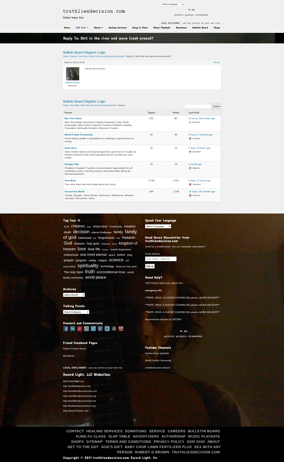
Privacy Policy (169, 441)
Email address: (153, 253)
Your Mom (83, 56)
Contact (75, 431)
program (81, 260)
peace (112, 255)
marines (105, 250)
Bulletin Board (200, 27)
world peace (95, 277)
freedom (128, 238)
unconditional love (111, 272)
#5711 (217, 62)
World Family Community (79, 134)
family (118, 232)
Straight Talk (72, 164)
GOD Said (81, 27)
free (118, 238)
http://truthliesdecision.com (77, 386)
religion (102, 260)
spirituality (88, 265)
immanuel (105, 244)
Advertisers (146, 436)
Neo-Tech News (73, 118)
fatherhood (84, 237)
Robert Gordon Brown (74, 348)
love (82, 248)
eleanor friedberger (102, 232)
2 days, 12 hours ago (200, 180)
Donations (181, 27)
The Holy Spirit (73, 272)
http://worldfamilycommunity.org (79, 396)
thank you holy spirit (126, 266)
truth (90, 271)
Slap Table (119, 436)
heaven (79, 243)
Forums (73, 56)
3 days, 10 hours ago (200, 148)
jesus (114, 244)
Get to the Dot (83, 447)
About (97, 27)
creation (130, 226)
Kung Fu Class (140, 27)
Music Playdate (162, 27)
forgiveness (106, 237)
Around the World (74, 191)
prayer (69, 260)
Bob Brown (68, 356)
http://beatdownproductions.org (79, 405)
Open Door (71, 148)
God (68, 243)
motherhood (71, 254)
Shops (217, 27)
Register (90, 52)
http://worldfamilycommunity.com (80, 391)
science (116, 260)
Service (157, 431)
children (78, 226)
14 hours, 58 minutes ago (202, 118)
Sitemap (94, 441)
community (115, 226)
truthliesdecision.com (196, 452)
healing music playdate (157, 353)
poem (121, 254)
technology (107, 266)
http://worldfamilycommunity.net (79, 401)
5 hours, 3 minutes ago (201, 134)
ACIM (66, 226)
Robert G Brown (152, 452)
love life (94, 249)
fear (94, 238)
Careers (177, 431)
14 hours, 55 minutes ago (202, 191)
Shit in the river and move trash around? (107, 56)
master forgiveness (120, 249)
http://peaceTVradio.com (76, 410)
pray (129, 254)
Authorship (174, 436)
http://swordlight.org (73, 381)
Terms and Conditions (128, 441)
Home (67, 27)
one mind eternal (93, 254)
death (67, 232)
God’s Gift (112, 447)
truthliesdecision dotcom (157, 367)
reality (92, 260)
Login (101, 52)
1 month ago (195, 164)
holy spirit (93, 243)
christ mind (100, 226)
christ (89, 227)
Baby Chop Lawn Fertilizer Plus (158, 447)
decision (81, 231)
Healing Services (118, 27)
